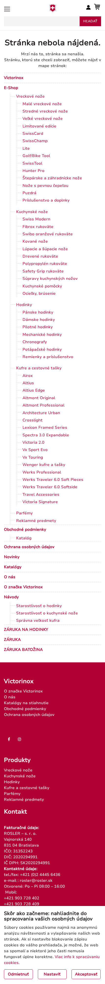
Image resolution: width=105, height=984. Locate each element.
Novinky (12, 557)
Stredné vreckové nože (45, 111)
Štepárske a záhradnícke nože (52, 178)
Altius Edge (33, 390)
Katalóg (24, 538)
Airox (27, 375)
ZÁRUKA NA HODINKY (26, 629)
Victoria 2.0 (33, 442)
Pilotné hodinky (37, 327)
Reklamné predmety (36, 520)
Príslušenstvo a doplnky (46, 200)
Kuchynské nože (32, 212)
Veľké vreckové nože (42, 118)
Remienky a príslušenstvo (47, 357)
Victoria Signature (40, 502)
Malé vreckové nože (42, 104)
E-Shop (11, 87)
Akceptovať (86, 974)
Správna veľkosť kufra (38, 620)
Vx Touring (32, 457)
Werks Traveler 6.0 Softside (49, 487)
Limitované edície (39, 126)
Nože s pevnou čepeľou (45, 185)
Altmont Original (38, 398)
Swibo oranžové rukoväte (47, 234)
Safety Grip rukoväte (43, 271)
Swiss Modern (36, 219)
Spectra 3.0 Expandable (45, 435)
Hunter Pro (33, 170)
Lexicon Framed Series (44, 427)
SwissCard (32, 133)
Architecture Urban (41, 413)
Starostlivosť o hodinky (39, 606)
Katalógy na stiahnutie (26, 703)
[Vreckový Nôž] (52, 11)
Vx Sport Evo (35, 449)
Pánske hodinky (37, 312)
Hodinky (24, 304)
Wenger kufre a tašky (43, 464)
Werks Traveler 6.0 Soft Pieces (52, 479)
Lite (26, 148)
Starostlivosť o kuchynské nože (47, 613)
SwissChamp (35, 141)
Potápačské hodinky (42, 349)
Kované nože (35, 241)
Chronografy (34, 342)
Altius (28, 383)
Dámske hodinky (38, 319)
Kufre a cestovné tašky (39, 368)
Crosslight (32, 420)
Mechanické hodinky (42, 334)
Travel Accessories (40, 494)
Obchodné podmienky (25, 529)
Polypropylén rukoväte (44, 263)
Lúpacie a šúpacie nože (45, 249)
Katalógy (12, 567)
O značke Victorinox (23, 587)
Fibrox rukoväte (37, 226)
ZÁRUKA (12, 639)
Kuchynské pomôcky (42, 286)
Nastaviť (52, 974)
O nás (9, 577)
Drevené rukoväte (40, 256)
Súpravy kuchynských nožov (50, 278)
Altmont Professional (43, 405)
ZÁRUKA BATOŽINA (23, 649)
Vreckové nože (30, 96)
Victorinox (13, 77)
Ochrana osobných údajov (29, 547)
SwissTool (32, 163)
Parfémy (24, 513)
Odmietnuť (18, 974)
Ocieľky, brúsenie (39, 293)
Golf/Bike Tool (36, 155)
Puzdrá (29, 193)
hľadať (90, 21)
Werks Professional (41, 472)
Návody (11, 597)
